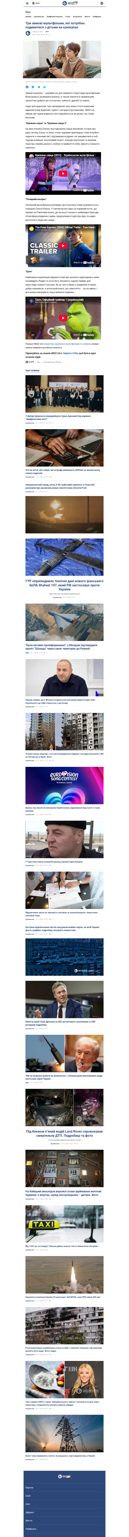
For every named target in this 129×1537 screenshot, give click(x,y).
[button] (62, 59)
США (28, 1495)
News (27, 653)
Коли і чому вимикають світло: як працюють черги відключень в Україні (60, 1456)
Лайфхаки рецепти (55, 17)
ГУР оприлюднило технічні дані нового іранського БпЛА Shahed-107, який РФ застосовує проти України (65, 585)
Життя (87, 17)
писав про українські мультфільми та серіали (67, 344)
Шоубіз (28, 17)
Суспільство (39, 17)
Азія (27, 1504)
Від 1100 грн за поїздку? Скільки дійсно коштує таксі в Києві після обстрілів (61, 1246)
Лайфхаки (97, 17)
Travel (67, 17)
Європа (29, 1487)
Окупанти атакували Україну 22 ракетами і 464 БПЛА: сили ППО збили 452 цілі (62, 1297)
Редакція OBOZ (37, 32)
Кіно (47, 32)
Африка (29, 1512)
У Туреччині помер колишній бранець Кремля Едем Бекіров (54, 862)
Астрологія (77, 17)
